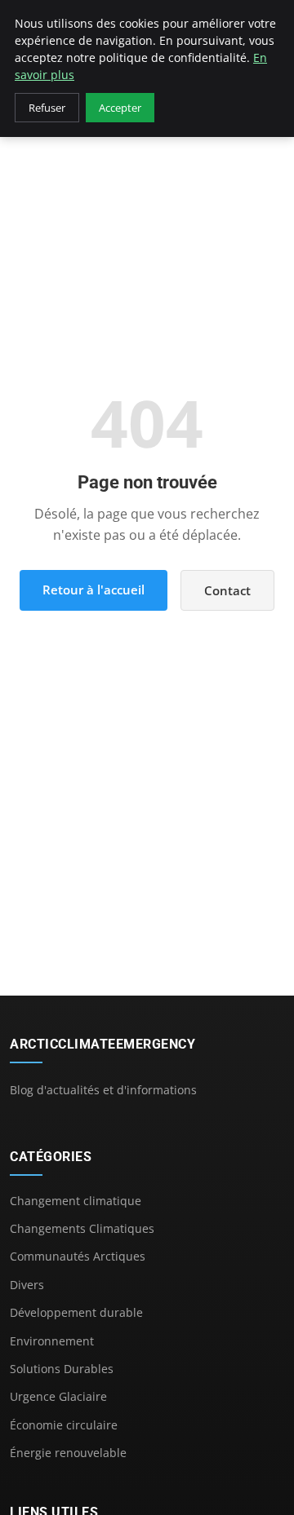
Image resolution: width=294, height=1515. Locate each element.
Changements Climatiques (82, 1228)
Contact (227, 590)
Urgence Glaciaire (58, 1396)
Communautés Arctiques (77, 1256)
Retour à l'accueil (93, 589)
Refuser (47, 107)
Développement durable (76, 1312)
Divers (27, 1284)
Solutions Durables (62, 1368)
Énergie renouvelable (68, 1452)
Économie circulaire (64, 1425)
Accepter (120, 107)
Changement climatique (75, 1200)
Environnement (52, 1341)
